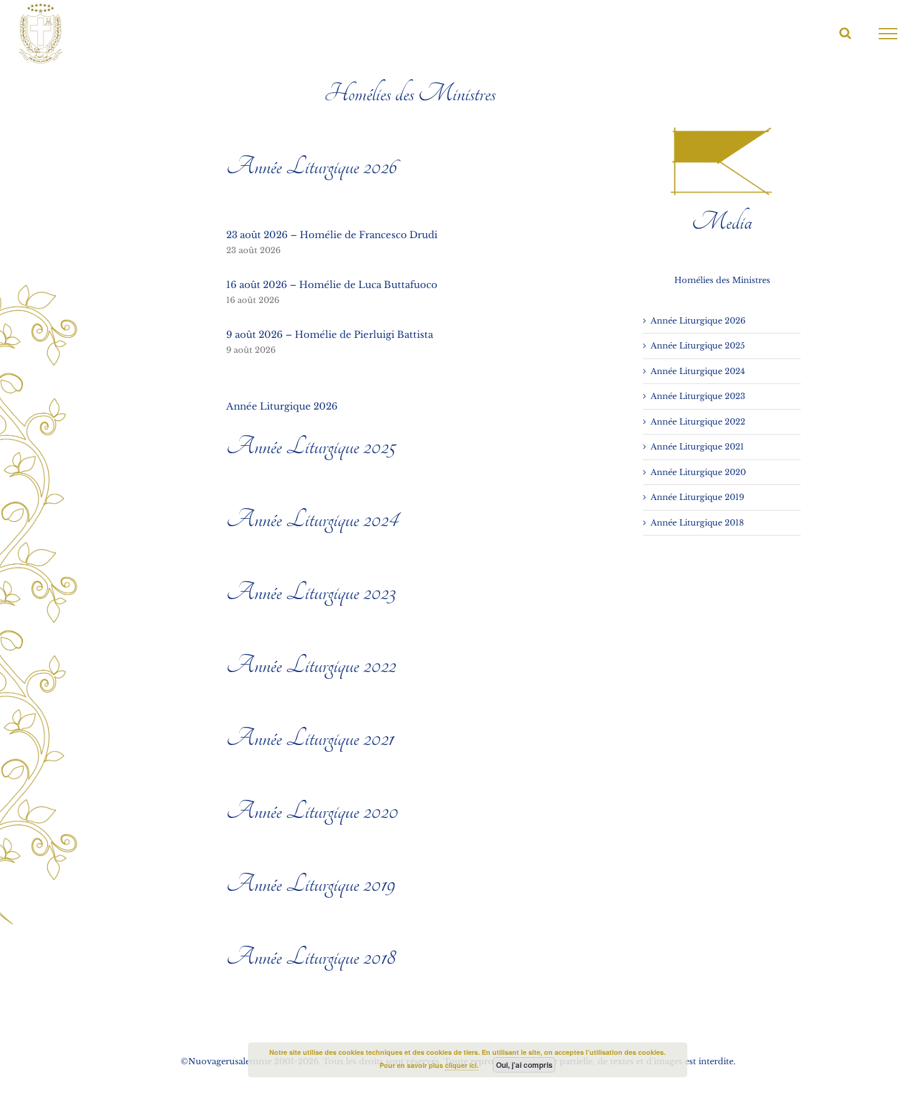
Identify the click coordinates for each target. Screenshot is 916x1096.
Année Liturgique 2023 (310, 592)
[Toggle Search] (845, 33)
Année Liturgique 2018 (310, 957)
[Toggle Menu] (888, 33)
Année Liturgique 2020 (312, 811)
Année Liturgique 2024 (312, 519)
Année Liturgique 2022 (311, 665)
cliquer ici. (462, 1065)
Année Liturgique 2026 (311, 166)
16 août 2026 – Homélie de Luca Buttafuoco (331, 285)
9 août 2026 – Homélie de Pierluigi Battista (329, 334)
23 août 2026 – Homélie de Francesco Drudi (331, 235)
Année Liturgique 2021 (310, 738)
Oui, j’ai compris (524, 1064)
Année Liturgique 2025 (310, 446)
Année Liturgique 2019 (310, 884)
